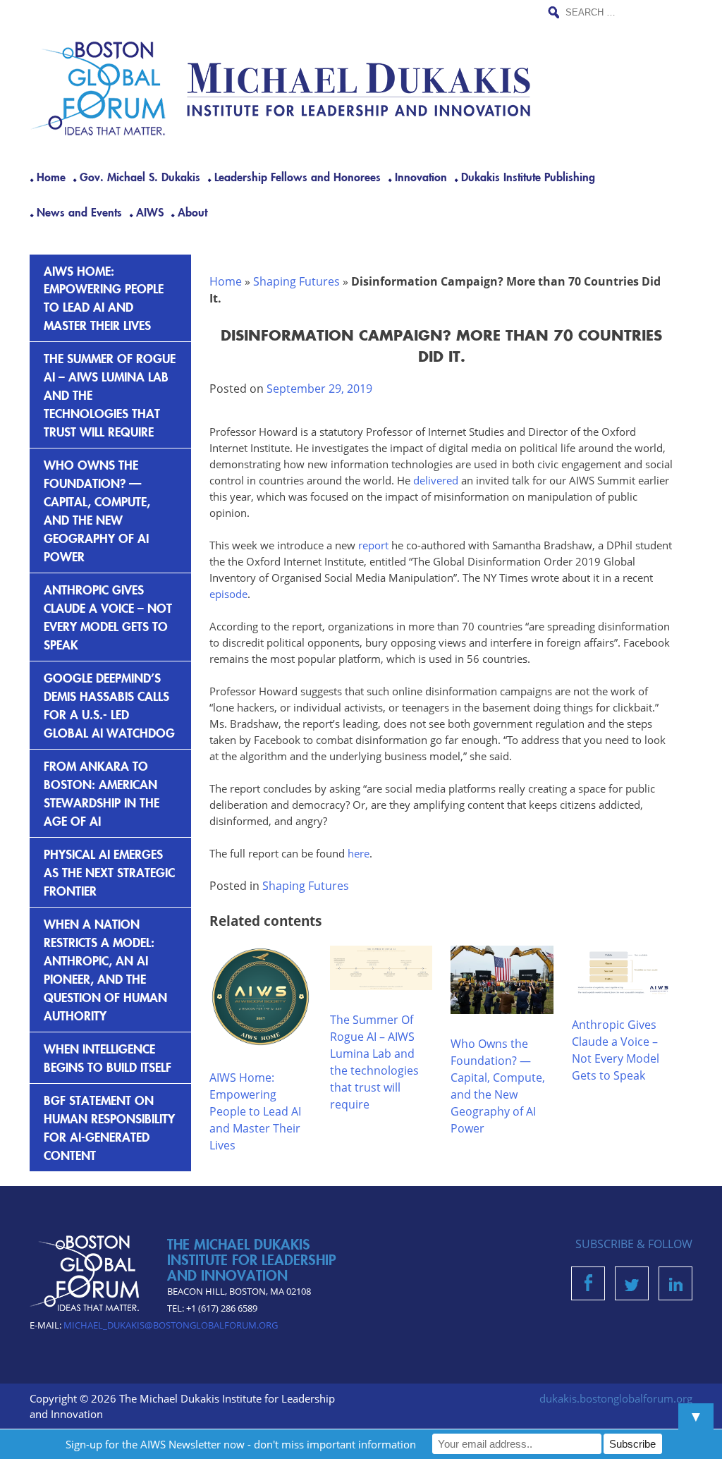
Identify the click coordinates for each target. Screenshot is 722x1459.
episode (228, 594)
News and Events (79, 211)
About (192, 211)
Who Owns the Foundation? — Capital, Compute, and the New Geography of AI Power (97, 510)
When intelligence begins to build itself (107, 1057)
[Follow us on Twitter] (632, 1287)
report (373, 545)
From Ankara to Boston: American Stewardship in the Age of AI (101, 793)
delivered (435, 480)
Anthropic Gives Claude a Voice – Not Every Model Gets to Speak (108, 616)
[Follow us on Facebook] (588, 1287)
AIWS (150, 211)
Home (51, 176)
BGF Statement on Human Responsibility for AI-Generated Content (109, 1127)
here (358, 853)
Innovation (421, 176)
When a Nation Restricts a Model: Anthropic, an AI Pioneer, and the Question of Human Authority (105, 969)
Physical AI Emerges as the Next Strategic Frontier (109, 872)
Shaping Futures (296, 281)
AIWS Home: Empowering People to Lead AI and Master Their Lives (255, 1111)
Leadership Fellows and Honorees (297, 176)
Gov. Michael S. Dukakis (140, 176)
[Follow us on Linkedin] (676, 1287)
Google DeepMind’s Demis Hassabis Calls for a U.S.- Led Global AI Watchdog (109, 705)
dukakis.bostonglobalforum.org (615, 1398)
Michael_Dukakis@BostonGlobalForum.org (170, 1325)
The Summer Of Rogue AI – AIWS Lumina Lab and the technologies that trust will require (110, 394)
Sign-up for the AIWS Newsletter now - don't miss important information (241, 1444)
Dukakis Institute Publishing (528, 176)
